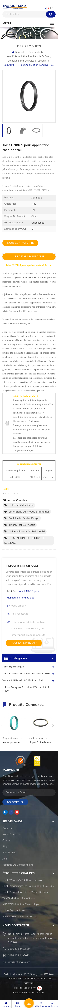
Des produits (36, 52)
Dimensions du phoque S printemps (29, 511)
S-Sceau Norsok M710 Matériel (27, 531)
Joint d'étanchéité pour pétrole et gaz (27, 56)
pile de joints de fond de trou (19, 916)
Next (53, 725)
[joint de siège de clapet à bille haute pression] (40, 723)
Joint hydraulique (13, 666)
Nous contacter (18, 242)
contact (6, 840)
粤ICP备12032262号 (25, 988)
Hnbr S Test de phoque (22, 524)
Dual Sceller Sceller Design (24, 518)
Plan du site (9, 852)
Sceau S (42, 60)
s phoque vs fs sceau (21, 505)
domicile (7, 828)
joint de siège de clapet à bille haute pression (40, 741)
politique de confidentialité (18, 864)
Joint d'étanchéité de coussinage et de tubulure (29, 886)
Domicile (20, 52)
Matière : (23, 594)
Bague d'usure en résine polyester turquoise (12, 741)
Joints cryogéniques (13, 910)
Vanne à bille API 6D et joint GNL (23, 680)
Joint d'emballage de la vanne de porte (25, 892)
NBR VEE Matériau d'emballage (20, 904)
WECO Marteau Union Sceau (18, 898)
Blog (5, 846)
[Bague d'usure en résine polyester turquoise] (14, 723)
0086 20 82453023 (19, 955)
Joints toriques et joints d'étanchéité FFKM (25, 689)
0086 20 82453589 (19, 948)
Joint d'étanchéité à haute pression (22, 880)
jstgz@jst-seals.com (19, 962)
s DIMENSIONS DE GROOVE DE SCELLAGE (24, 540)
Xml (4, 858)
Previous (2, 725)
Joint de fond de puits (21, 60)
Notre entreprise (11, 834)
